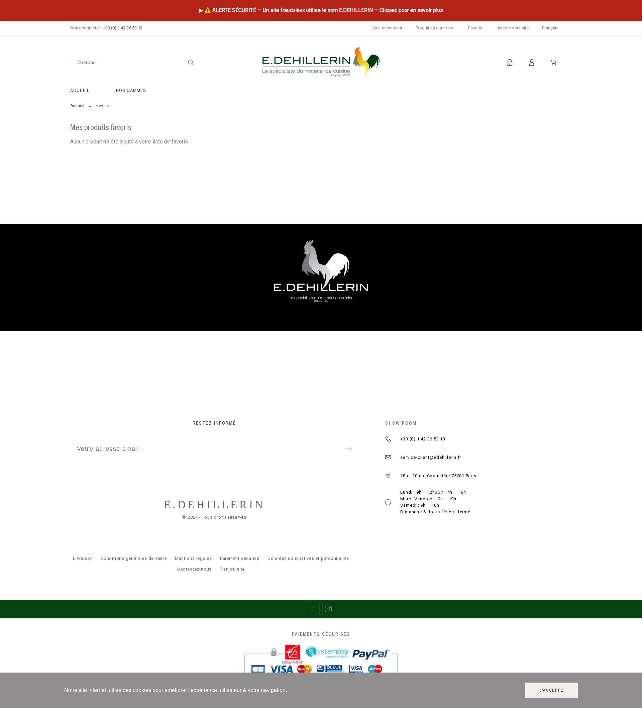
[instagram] (328, 609)
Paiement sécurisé (239, 558)
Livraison (83, 558)
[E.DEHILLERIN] (321, 62)
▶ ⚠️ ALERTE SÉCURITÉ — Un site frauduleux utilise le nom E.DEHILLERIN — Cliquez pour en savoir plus (321, 10)
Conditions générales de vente (134, 558)
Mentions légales (193, 558)
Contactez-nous (194, 569)
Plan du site (232, 569)
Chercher (195, 62)
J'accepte (551, 690)
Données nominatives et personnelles (308, 558)
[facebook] (314, 609)
